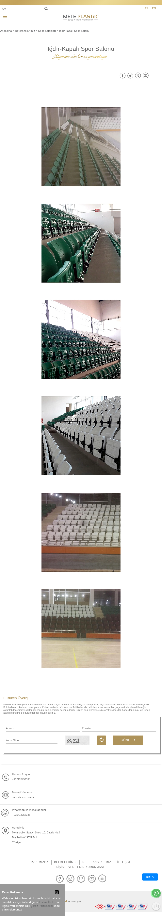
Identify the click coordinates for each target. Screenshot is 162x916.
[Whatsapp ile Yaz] (156, 893)
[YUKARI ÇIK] (156, 906)
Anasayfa (6, 30)
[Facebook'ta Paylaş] (122, 75)
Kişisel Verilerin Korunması (80, 867)
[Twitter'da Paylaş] (130, 75)
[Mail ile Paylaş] (145, 75)
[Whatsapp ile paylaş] (138, 75)
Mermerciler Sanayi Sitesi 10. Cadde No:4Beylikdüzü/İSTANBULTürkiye (36, 837)
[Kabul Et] (57, 892)
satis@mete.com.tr (23, 797)
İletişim (123, 862)
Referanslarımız (25, 30)
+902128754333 (21, 779)
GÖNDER (128, 740)
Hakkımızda (39, 862)
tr (147, 8)
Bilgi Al (150, 876)
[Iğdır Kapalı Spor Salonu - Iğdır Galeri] (81, 147)
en (154, 8)
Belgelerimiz (65, 862)
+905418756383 (21, 814)
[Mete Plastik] (81, 17)
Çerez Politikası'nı (41, 905)
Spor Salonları (47, 30)
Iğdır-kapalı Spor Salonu (74, 30)
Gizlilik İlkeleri (47, 902)
